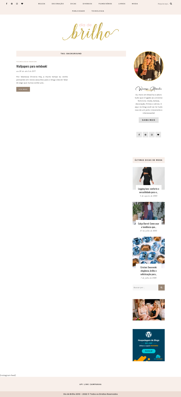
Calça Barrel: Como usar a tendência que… (148, 225)
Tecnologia (97, 11)
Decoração (58, 4)
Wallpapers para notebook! (31, 66)
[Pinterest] (12, 3)
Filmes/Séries (105, 4)
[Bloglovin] (22, 3)
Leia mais (23, 89)
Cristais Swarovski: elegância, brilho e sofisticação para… (148, 271)
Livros (122, 4)
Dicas (73, 4)
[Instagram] (17, 3)
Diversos (87, 4)
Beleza (41, 4)
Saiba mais (148, 120)
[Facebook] (6, 3)
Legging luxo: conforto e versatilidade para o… (148, 190)
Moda (135, 4)
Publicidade (78, 11)
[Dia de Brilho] (90, 31)
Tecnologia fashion (26, 61)
